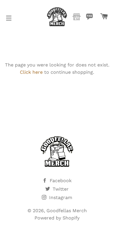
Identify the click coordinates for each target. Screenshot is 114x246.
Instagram (60, 197)
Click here (31, 72)
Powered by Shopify (57, 218)
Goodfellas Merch (66, 210)
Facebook (60, 180)
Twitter (60, 189)
